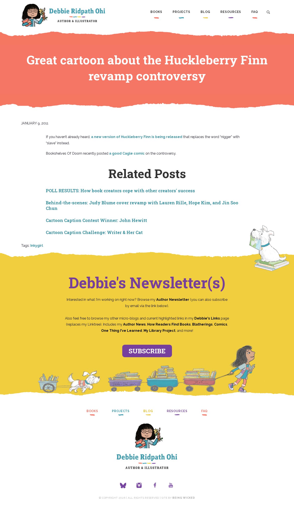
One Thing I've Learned (121, 331)
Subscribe (147, 351)
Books (156, 12)
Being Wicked (183, 497)
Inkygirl (36, 246)
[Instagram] (139, 485)
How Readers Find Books (169, 324)
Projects (181, 12)
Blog (205, 12)
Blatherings (202, 324)
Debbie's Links (207, 318)
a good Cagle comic (127, 153)
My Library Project (159, 331)
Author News (134, 324)
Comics (220, 324)
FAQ (254, 12)
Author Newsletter (173, 300)
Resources (230, 12)
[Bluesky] (123, 485)
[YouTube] (171, 485)
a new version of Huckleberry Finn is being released (136, 137)
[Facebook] (155, 485)
